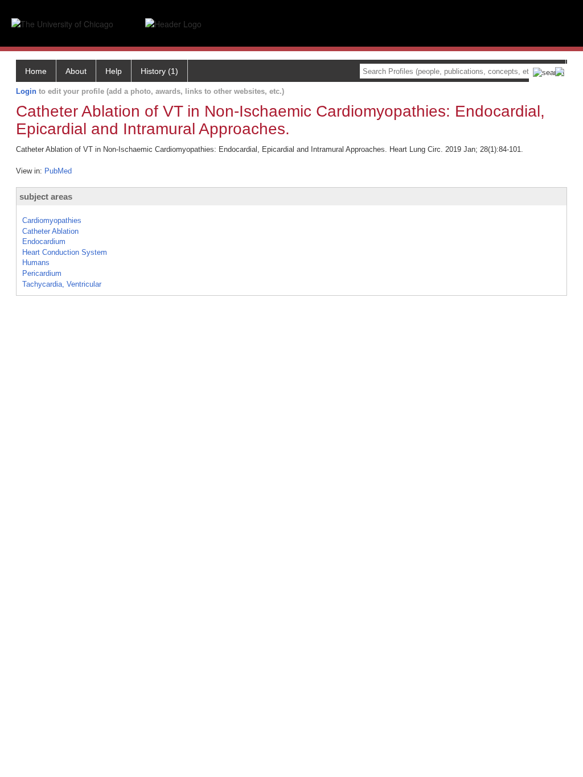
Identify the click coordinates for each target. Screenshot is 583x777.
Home (36, 71)
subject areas (45, 196)
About (76, 71)
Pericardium (41, 273)
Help (113, 71)
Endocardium (43, 241)
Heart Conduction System (64, 252)
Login (26, 91)
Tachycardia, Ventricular (61, 284)
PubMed (58, 171)
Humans (36, 262)
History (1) (159, 71)
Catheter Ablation (50, 231)
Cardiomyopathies (51, 220)
